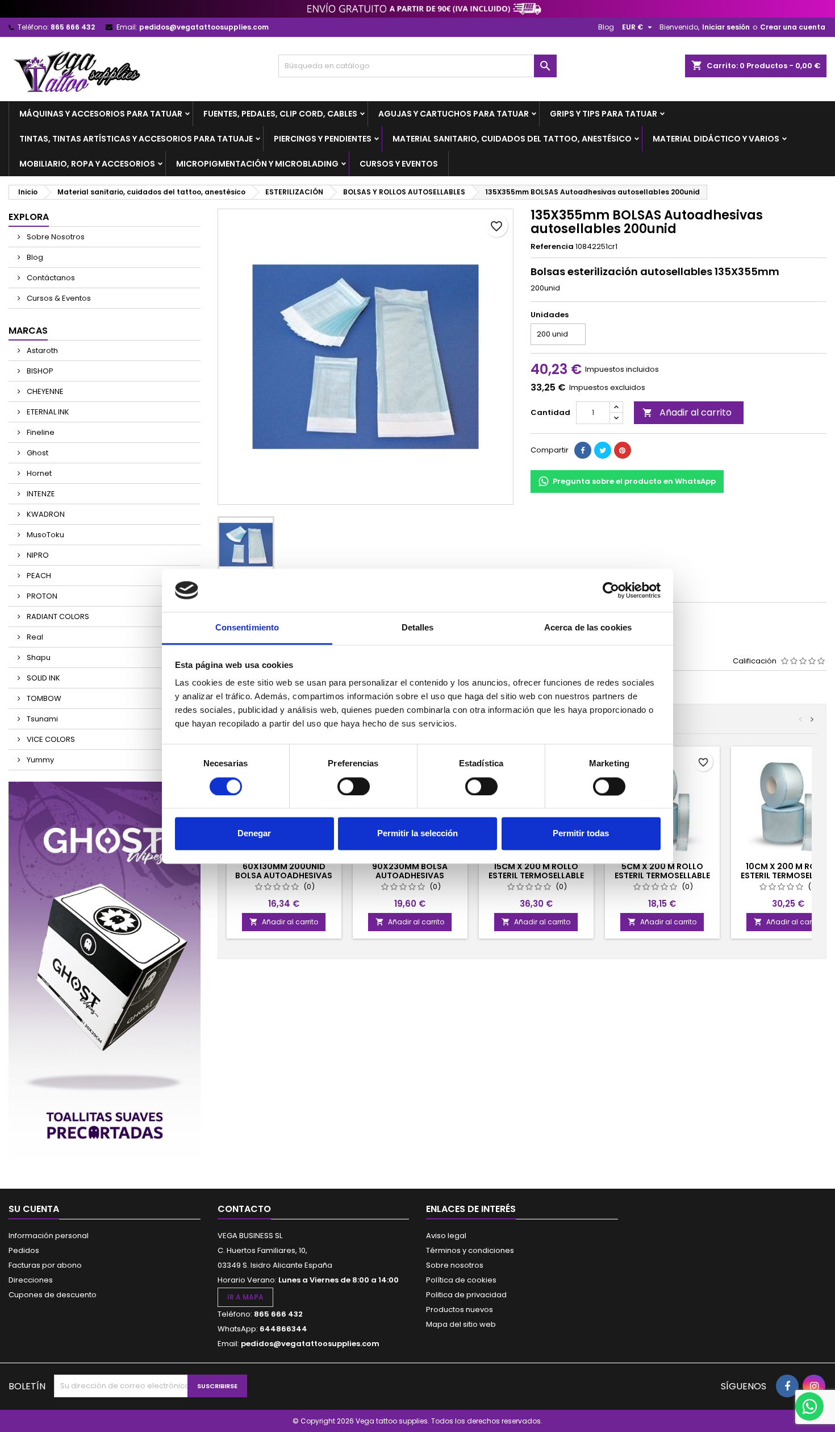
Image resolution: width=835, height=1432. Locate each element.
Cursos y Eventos (399, 163)
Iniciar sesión (726, 27)
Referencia (552, 247)
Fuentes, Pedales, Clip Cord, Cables (280, 113)
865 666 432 (73, 27)
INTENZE (40, 493)
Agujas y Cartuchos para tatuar (453, 113)
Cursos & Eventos (58, 298)
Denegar (254, 834)
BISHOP (39, 371)
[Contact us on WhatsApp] (809, 1406)
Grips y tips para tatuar (603, 113)
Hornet (38, 473)
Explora (29, 216)
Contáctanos (50, 277)
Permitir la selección (417, 834)
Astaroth (41, 350)
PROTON (41, 596)
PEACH (38, 575)
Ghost (36, 452)
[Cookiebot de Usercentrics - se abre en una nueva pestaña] (611, 590)
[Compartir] (582, 450)
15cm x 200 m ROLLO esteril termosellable (536, 871)
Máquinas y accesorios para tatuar (100, 113)
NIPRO (37, 555)
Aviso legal (446, 1235)
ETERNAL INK (47, 411)
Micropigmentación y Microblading (257, 163)
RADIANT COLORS (57, 616)
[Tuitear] (602, 450)
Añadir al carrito (687, 412)
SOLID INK (42, 678)
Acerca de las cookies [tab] (588, 628)
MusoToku (44, 534)
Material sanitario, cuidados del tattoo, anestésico (512, 138)
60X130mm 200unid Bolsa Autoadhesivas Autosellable (283, 875)
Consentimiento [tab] (247, 628)
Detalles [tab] (418, 628)
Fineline (40, 432)
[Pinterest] (622, 450)
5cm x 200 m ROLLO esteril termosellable (662, 871)
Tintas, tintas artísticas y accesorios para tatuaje (136, 138)
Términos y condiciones (470, 1250)
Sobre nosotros (454, 1265)
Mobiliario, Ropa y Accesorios (87, 163)
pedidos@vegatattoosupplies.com (204, 27)
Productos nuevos (459, 1309)
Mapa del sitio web (461, 1324)
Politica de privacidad (466, 1294)
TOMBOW (43, 698)
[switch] (353, 786)
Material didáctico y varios (716, 138)
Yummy (39, 759)
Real (34, 637)
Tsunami (41, 718)
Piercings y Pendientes (322, 138)
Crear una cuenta (792, 27)
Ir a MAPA (245, 1297)
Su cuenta (34, 1208)
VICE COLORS (50, 739)
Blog (606, 27)
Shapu (38, 657)
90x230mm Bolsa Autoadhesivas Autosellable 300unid (409, 875)
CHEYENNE (44, 391)
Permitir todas (581, 834)
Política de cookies (461, 1280)
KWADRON (45, 514)
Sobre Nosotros (55, 236)
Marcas (28, 330)
